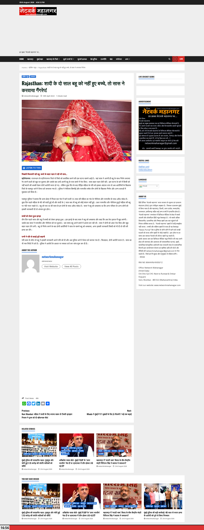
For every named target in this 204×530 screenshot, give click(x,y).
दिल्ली (100, 451)
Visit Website (51, 266)
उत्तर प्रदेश (64, 448)
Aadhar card (144, 166)
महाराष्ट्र (30, 59)
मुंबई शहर (40, 59)
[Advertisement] (101, 33)
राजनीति (103, 59)
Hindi (144, 186)
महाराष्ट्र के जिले (52, 59)
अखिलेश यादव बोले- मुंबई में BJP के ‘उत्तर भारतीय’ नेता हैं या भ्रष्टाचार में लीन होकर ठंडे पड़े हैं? (76, 462)
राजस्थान (33, 77)
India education (145, 169)
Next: (109, 412)
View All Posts (71, 266)
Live (181, 58)
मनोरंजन (119, 59)
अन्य (126, 59)
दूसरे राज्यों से (67, 59)
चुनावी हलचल (82, 59)
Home (21, 59)
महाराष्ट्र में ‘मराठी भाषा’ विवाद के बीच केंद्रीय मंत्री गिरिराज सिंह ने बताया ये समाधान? (113, 461)
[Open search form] (169, 59)
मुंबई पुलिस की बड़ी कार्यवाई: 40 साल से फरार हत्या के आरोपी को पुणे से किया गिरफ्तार (163, 514)
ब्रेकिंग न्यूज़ (25, 77)
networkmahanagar (31, 96)
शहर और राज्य (65, 454)
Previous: (47, 414)
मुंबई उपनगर (42, 454)
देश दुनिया (93, 59)
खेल (111, 59)
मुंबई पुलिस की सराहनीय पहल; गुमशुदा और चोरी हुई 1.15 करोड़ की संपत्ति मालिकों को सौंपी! (37, 462)
